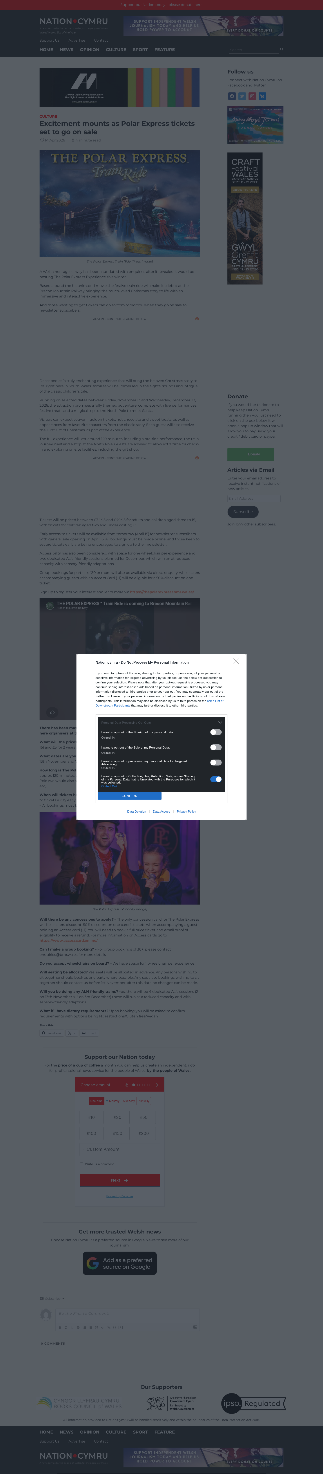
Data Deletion (136, 811)
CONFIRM (130, 796)
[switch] (216, 732)
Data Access (161, 811)
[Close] (237, 663)
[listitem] (161, 722)
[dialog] (161, 737)
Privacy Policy (186, 811)
